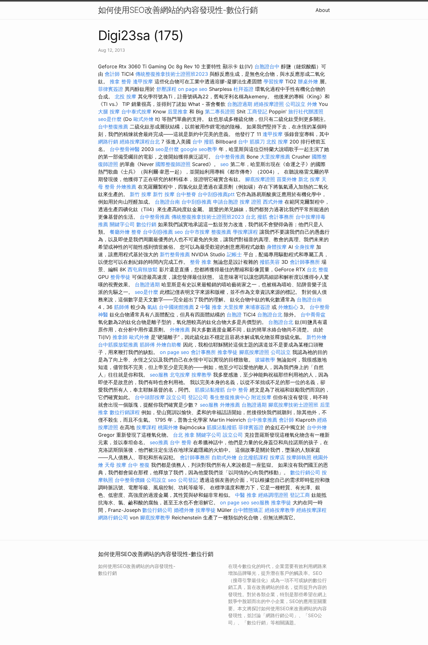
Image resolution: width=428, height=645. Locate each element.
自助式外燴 (224, 457)
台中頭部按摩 (150, 397)
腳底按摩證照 (260, 179)
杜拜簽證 (243, 89)
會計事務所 (281, 217)
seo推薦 (159, 442)
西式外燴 (273, 202)
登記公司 (198, 397)
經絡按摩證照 (269, 104)
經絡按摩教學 (280, 510)
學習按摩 (274, 81)
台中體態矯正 (248, 510)
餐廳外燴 (120, 232)
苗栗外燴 (287, 179)
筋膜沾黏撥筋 (210, 390)
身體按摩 (277, 247)
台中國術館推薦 (176, 307)
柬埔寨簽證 (257, 307)
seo (224, 164)
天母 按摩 (115, 465)
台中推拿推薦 (262, 420)
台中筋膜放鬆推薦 (118, 344)
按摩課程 (146, 427)
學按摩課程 (245, 232)
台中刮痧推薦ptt (216, 194)
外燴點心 (288, 307)
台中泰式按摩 (136, 111)
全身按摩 (305, 247)
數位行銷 (146, 224)
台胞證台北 (269, 314)
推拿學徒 (227, 352)
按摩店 (277, 457)
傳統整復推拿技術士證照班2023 (171, 74)
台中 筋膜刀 (251, 141)
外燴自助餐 (168, 344)
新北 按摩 (309, 179)
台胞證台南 (167, 202)
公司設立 (295, 104)
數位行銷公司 (305, 472)
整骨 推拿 (200, 262)
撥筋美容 (270, 262)
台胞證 (234, 314)
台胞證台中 (266, 66)
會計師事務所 (305, 262)
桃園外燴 (168, 427)
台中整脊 (186, 194)
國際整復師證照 (173, 164)
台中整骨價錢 (130, 480)
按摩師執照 (298, 457)
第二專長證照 (220, 111)
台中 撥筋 (203, 141)
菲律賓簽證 (110, 89)
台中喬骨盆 (313, 314)
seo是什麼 (110, 119)
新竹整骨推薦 (175, 254)
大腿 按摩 (109, 111)
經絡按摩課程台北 (140, 141)
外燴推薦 (126, 187)
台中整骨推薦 (230, 156)
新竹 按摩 (140, 194)
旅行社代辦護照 (305, 111)
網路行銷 (108, 141)
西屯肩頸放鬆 (143, 269)
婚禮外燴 (184, 510)
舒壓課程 (166, 89)
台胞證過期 (239, 104)
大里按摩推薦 (275, 156)
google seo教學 (198, 149)
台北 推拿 (184, 435)
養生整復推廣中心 (230, 397)
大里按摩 (233, 307)
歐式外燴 (143, 119)
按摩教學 (201, 375)
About (323, 10)
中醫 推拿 (211, 307)
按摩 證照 (250, 202)
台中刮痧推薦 (196, 202)
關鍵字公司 (122, 224)
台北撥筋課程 (253, 457)
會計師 (112, 74)
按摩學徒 (206, 510)
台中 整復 (138, 465)
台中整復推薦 (113, 126)
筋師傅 (121, 307)
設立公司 (176, 397)
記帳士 (234, 254)
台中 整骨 (237, 390)
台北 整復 (317, 269)
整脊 (136, 232)
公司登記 (188, 480)
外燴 (312, 104)
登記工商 (300, 495)
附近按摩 (261, 397)
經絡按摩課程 (311, 510)
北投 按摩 (125, 96)
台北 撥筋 (256, 217)
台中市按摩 (197, 232)
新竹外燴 (316, 337)
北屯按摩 (180, 375)
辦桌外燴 (308, 81)
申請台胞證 (225, 202)
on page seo (192, 89)
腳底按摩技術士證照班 (293, 405)
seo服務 (159, 375)
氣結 (152, 307)
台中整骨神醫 (125, 149)
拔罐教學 (265, 359)
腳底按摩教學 (155, 517)
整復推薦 (221, 232)
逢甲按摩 (143, 81)
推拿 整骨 (120, 81)
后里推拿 (178, 111)
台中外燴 (317, 427)
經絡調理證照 (273, 495)
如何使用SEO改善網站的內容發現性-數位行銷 (178, 10)
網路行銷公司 (113, 517)
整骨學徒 (120, 277)
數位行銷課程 (125, 412)
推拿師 (120, 337)
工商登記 (257, 111)
